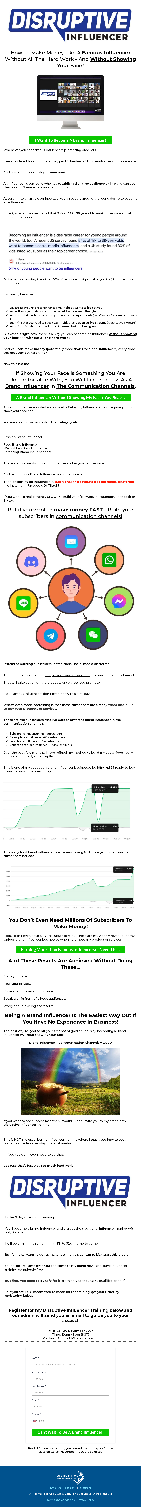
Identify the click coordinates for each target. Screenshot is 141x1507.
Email (36, 1400)
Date (35, 1357)
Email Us (55, 1487)
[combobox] (70, 1364)
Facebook (69, 1487)
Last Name (39, 1386)
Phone (36, 1414)
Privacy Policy (85, 1499)
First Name (39, 1372)
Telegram (84, 1487)
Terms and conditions (61, 1499)
